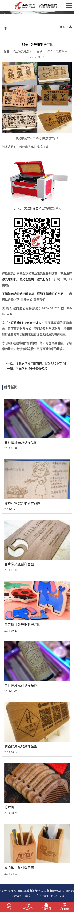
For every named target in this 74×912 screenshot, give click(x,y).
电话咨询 (28, 908)
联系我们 (17, 322)
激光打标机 (44, 279)
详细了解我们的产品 (50, 293)
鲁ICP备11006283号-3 (50, 895)
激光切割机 (27, 279)
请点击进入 (34, 322)
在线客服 (46, 908)
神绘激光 (35, 208)
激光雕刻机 (9, 279)
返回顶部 (65, 908)
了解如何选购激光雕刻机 (18, 293)
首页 (63, 26)
